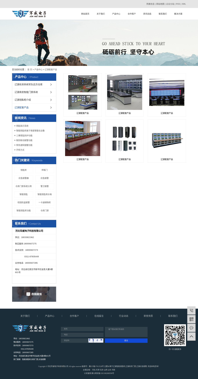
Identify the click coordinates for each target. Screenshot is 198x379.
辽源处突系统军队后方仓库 (28, 84)
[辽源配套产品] (82, 92)
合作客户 (132, 14)
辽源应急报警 (141, 366)
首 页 (29, 69)
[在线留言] (191, 328)
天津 (97, 370)
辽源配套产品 (51, 69)
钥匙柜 (24, 170)
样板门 (45, 170)
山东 (109, 370)
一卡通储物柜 (45, 202)
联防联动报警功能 (24, 140)
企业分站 (170, 4)
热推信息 (150, 4)
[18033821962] (191, 310)
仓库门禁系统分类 (24, 186)
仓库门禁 (45, 210)
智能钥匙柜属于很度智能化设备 (30, 130)
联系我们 (163, 14)
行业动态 (123, 316)
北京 (101, 370)
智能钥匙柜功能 (24, 210)
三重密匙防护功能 (24, 135)
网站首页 (85, 14)
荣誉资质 (148, 316)
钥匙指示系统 (22, 126)
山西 (105, 370)
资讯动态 (147, 14)
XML (184, 4)
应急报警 (45, 178)
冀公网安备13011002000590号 (102, 373)
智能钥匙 (24, 194)
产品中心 (116, 14)
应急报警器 (24, 178)
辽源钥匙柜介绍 (23, 100)
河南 (113, 370)
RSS (178, 4)
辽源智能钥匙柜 (119, 366)
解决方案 (178, 14)
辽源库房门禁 (131, 366)
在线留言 (99, 316)
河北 (94, 370)
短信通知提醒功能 (24, 145)
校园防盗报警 (24, 202)
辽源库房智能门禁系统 (26, 92)
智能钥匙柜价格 (45, 194)
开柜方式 (20, 150)
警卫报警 (45, 186)
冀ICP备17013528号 (96, 366)
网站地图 (160, 4)
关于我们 (101, 14)
